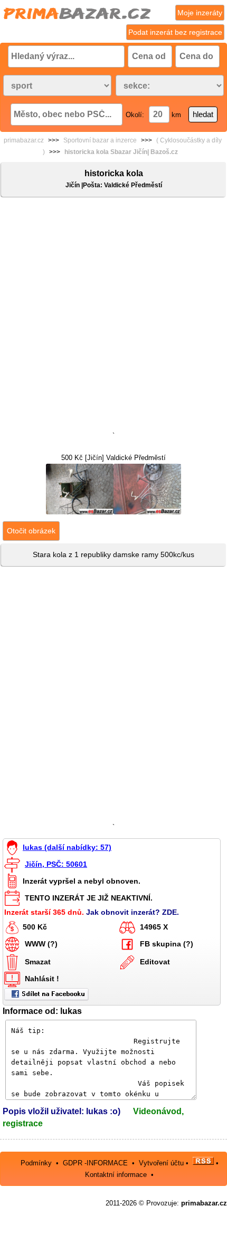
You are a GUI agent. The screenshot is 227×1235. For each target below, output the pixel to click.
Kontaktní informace (116, 1175)
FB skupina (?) (166, 943)
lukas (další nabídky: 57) (67, 847)
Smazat (38, 961)
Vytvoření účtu (161, 1162)
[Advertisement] (113, 316)
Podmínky (36, 1162)
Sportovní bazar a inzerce (100, 140)
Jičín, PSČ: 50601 (56, 864)
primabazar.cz (24, 140)
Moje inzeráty (199, 12)
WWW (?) (41, 943)
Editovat (155, 961)
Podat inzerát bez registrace (175, 32)
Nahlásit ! (42, 978)
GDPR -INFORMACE (96, 1162)
